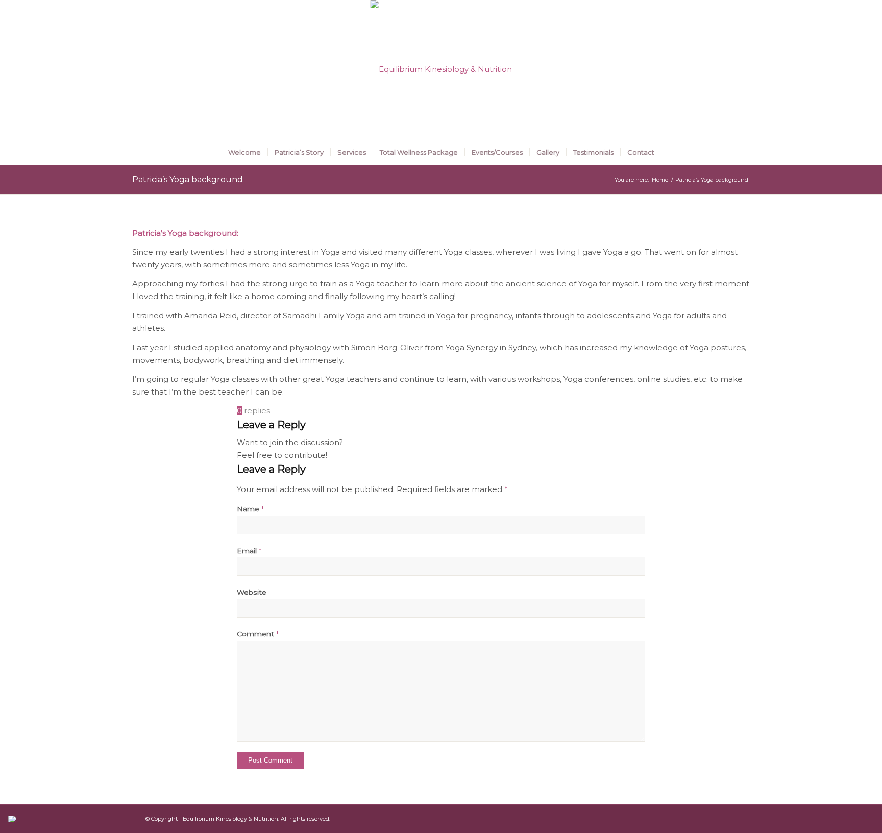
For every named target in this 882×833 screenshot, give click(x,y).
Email (249, 551)
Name (250, 509)
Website (251, 592)
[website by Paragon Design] (13, 819)
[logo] (441, 69)
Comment (258, 634)
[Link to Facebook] (742, 69)
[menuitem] (244, 152)
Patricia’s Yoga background (187, 179)
